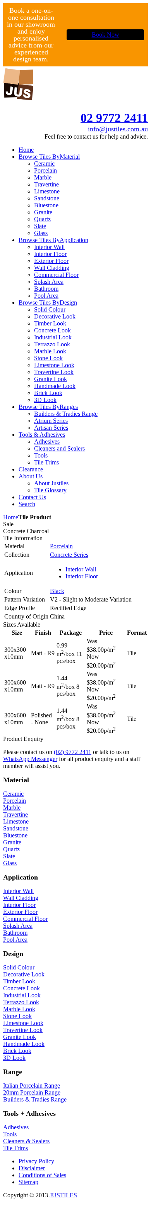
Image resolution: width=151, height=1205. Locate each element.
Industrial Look (22, 995)
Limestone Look (23, 1023)
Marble (12, 807)
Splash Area (18, 925)
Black (57, 591)
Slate (9, 856)
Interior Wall (80, 569)
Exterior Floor (20, 911)
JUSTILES (63, 1195)
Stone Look (17, 1016)
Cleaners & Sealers (26, 1141)
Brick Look (17, 1050)
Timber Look (19, 981)
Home (10, 517)
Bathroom (15, 932)
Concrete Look (21, 988)
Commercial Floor (25, 918)
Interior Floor (81, 576)
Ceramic (13, 793)
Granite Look (19, 1037)
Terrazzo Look (21, 1002)
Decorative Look (24, 974)
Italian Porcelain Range (31, 1085)
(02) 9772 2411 (72, 752)
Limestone (16, 821)
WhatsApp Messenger (30, 759)
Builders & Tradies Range (35, 1099)
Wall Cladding (20, 898)
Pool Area (15, 939)
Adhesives (16, 1127)
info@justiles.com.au (118, 129)
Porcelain (61, 546)
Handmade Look (24, 1044)
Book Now (105, 34)
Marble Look (19, 1009)
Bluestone (15, 835)
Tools (10, 1134)
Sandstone (15, 828)
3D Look (14, 1057)
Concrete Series (69, 554)
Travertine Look (23, 1030)
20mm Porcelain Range (31, 1092)
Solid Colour (18, 967)
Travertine (15, 814)
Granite (12, 842)
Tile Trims (15, 1148)
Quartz (11, 849)
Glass (10, 863)
